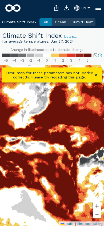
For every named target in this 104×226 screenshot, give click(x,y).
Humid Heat (82, 22)
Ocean (60, 22)
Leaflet (69, 223)
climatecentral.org (90, 223)
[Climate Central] (13, 8)
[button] (97, 206)
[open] (98, 8)
